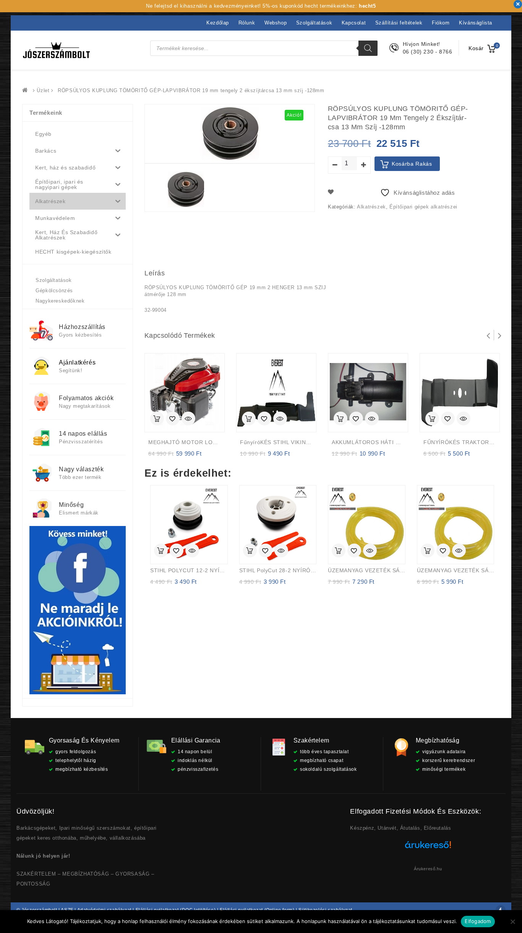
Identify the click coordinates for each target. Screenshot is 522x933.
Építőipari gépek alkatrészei (423, 207)
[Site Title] (56, 50)
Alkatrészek (371, 207)
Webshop (275, 23)
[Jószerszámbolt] (26, 90)
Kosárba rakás (412, 164)
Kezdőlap (217, 23)
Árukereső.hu (428, 868)
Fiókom (441, 23)
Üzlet (43, 90)
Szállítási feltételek (399, 23)
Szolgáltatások (314, 23)
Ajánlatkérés (77, 362)
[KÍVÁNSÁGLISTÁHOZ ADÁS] (173, 419)
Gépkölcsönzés (54, 290)
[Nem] (512, 921)
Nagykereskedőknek (60, 301)
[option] (186, 189)
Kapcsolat (354, 23)
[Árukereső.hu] (428, 847)
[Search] (368, 48)
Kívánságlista (475, 23)
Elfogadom (478, 921)
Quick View (188, 419)
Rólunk (246, 23)
